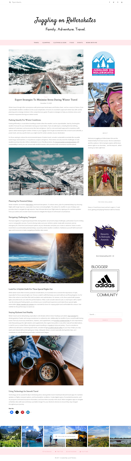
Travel (36, 42)
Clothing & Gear (59, 42)
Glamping (46, 42)
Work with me (91, 42)
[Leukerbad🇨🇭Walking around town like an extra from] (32, 436)
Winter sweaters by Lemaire (25, 304)
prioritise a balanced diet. (62, 320)
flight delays (29, 204)
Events (80, 42)
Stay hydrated (72, 316)
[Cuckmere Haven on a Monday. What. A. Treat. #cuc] (98, 436)
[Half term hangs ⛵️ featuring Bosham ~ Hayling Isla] (120, 436)
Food (72, 42)
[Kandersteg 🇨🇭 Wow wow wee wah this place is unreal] (10, 436)
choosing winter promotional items (65, 142)
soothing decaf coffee (56, 328)
